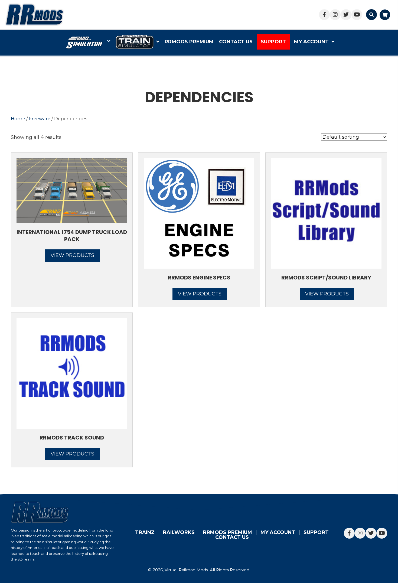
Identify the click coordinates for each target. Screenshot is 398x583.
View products (72, 255)
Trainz (145, 532)
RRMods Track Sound (72, 437)
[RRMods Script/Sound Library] (326, 213)
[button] (324, 14)
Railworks (179, 532)
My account (277, 532)
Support (316, 532)
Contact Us (232, 537)
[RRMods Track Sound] (72, 373)
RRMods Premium (227, 532)
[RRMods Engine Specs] (199, 213)
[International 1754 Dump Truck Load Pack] (72, 190)
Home (18, 118)
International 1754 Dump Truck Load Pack (72, 235)
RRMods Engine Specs (199, 277)
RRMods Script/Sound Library (326, 277)
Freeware (39, 118)
